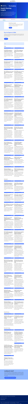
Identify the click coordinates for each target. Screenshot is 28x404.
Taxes (5, 43)
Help (3, 402)
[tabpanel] (14, 112)
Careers (1, 402)
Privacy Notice (17, 402)
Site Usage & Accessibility (6, 402)
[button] (14, 400)
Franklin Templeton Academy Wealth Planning (10, 377)
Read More (6, 38)
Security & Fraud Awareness (13, 402)
